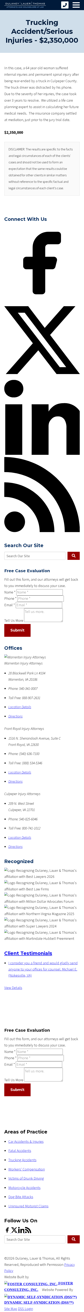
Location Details (19, 707)
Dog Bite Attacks (20, 1196)
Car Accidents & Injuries (26, 1141)
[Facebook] (42, 299)
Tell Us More (13, 620)
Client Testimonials (28, 953)
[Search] (73, 556)
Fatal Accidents (19, 1150)
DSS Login (25, 1308)
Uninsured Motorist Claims (28, 1206)
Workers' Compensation (26, 1169)
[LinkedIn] (42, 453)
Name (9, 592)
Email (9, 605)
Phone (10, 598)
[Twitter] (42, 376)
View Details (13, 987)
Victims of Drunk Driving (26, 1178)
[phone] (65, 5)
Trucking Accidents (22, 1160)
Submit (17, 630)
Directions (15, 716)
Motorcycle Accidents (24, 1187)
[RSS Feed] (42, 531)
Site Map (10, 1308)
